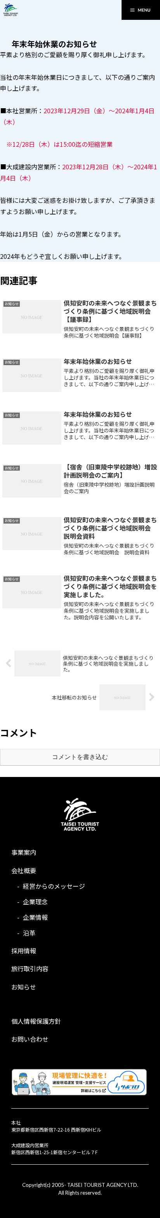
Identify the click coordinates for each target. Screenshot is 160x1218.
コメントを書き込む (80, 757)
